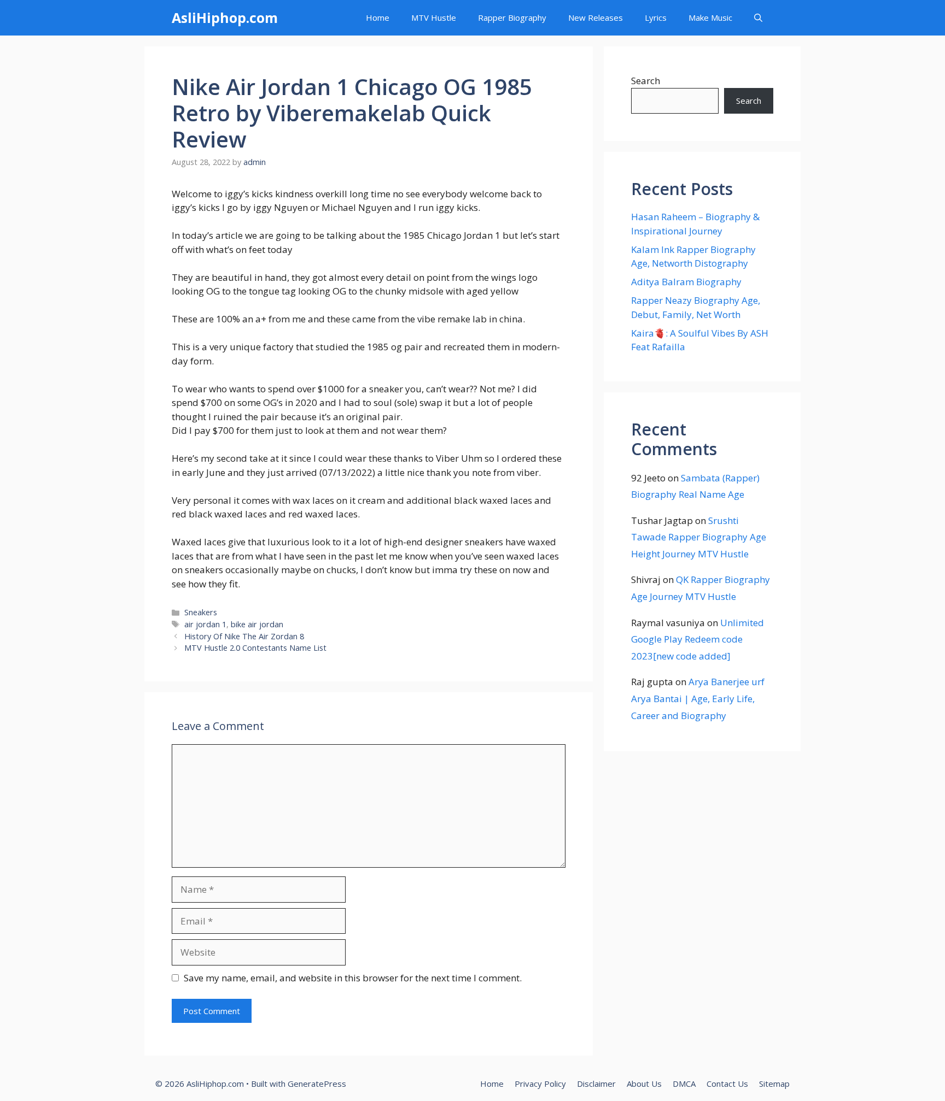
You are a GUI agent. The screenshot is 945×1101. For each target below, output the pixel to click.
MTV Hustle (433, 17)
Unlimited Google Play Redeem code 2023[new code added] (697, 639)
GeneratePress (317, 1083)
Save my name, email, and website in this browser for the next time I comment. (353, 978)
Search (645, 80)
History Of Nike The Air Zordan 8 (244, 636)
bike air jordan (257, 624)
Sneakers (200, 612)
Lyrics (656, 17)
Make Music (710, 17)
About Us (644, 1083)
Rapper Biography (512, 17)
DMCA (684, 1083)
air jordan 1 (205, 624)
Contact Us (727, 1083)
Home (377, 17)
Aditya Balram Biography (686, 281)
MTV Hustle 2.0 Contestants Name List (255, 648)
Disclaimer (596, 1083)
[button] (758, 18)
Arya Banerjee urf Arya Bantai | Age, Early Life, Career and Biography (698, 698)
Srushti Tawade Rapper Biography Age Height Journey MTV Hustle (698, 537)
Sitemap (774, 1083)
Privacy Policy (540, 1083)
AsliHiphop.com (225, 17)
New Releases (595, 17)
